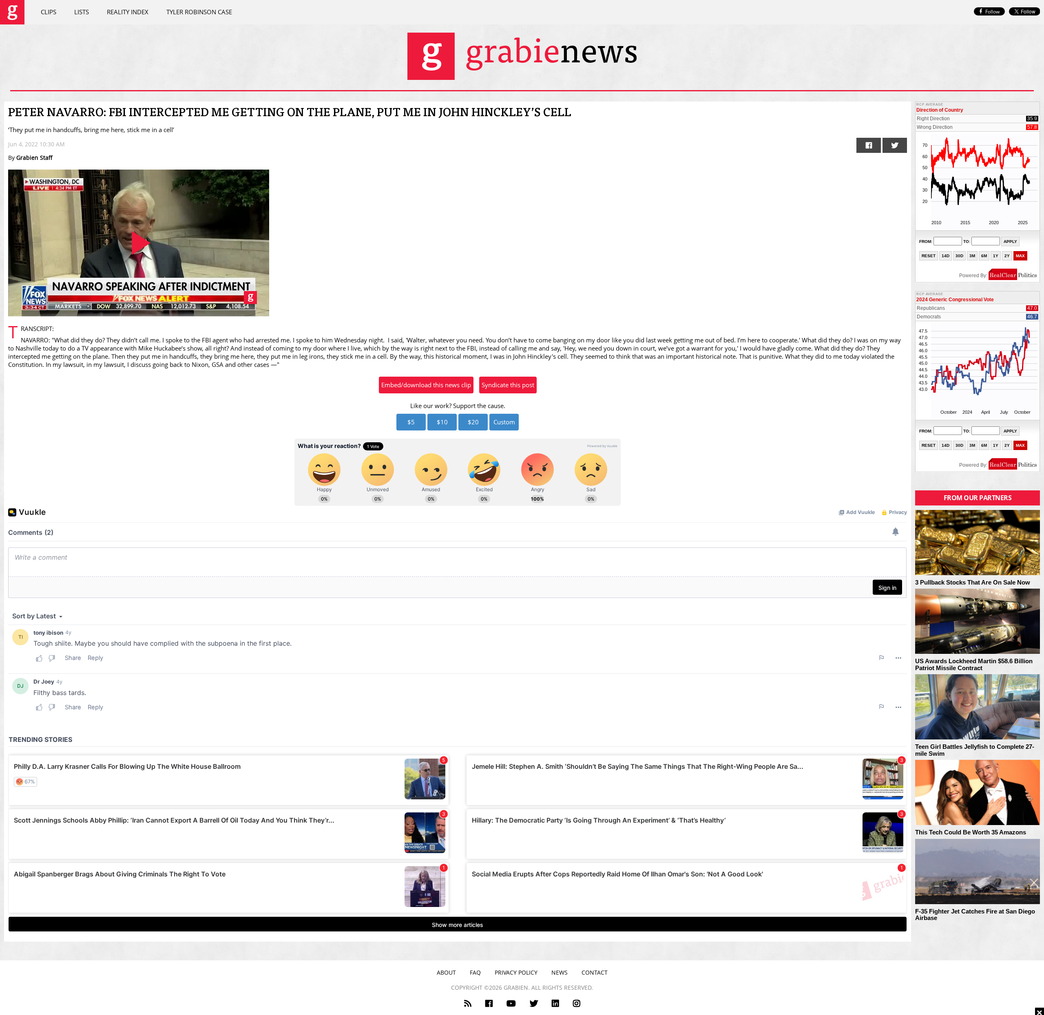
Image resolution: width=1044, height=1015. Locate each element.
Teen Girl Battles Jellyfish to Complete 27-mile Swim (974, 750)
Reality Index (127, 12)
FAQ (475, 972)
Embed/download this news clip (426, 385)
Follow (992, 11)
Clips (48, 12)
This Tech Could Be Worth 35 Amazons (970, 832)
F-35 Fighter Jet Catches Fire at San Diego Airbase (975, 915)
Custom (504, 422)
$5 (411, 422)
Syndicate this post (508, 385)
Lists (81, 12)
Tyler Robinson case (199, 12)
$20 (473, 422)
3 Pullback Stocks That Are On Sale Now (972, 582)
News (559, 972)
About (446, 972)
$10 (442, 422)
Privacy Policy (516, 972)
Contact (595, 972)
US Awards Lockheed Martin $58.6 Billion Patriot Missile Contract (974, 664)
